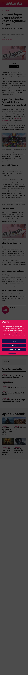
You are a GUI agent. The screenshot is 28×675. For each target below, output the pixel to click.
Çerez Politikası (12, 353)
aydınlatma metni (7, 335)
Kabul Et (14, 341)
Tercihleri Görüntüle (14, 349)
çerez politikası (15, 334)
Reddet (14, 345)
